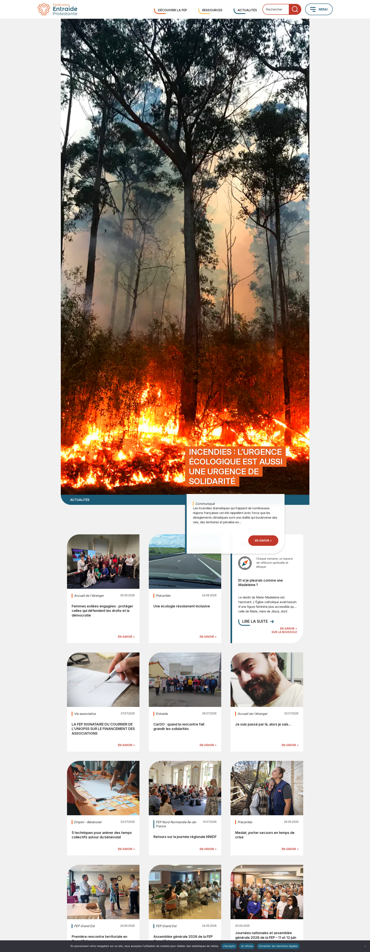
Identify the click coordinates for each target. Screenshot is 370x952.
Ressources (212, 10)
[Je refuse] (365, 946)
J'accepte (229, 946)
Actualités (247, 10)
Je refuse (247, 946)
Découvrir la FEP (172, 10)
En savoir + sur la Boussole (284, 630)
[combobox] (281, 9)
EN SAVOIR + (263, 540)
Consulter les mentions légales (278, 946)
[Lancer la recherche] (295, 9)
